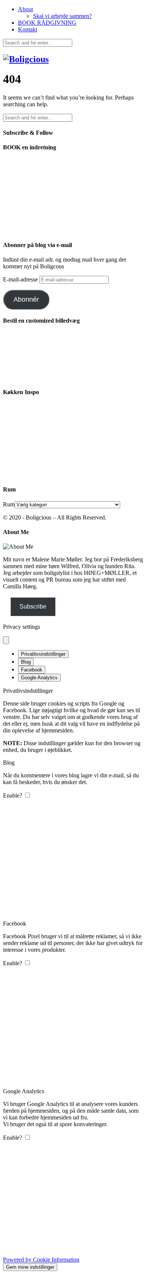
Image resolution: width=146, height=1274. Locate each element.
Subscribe (32, 606)
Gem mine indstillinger (30, 1267)
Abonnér (26, 299)
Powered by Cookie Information (41, 1259)
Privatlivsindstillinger (43, 654)
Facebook (31, 670)
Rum (9, 504)
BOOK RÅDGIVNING (47, 22)
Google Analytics (39, 677)
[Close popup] (6, 640)
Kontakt (27, 29)
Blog (26, 662)
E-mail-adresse (21, 279)
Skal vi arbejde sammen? (62, 16)
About (25, 9)
